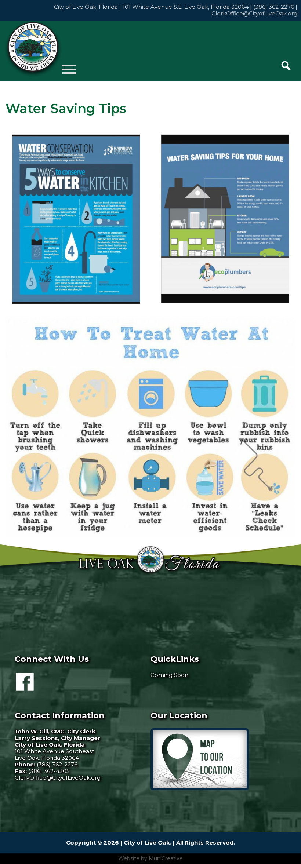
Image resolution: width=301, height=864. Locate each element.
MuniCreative (166, 858)
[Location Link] (199, 788)
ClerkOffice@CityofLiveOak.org (254, 13)
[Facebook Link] (25, 687)
